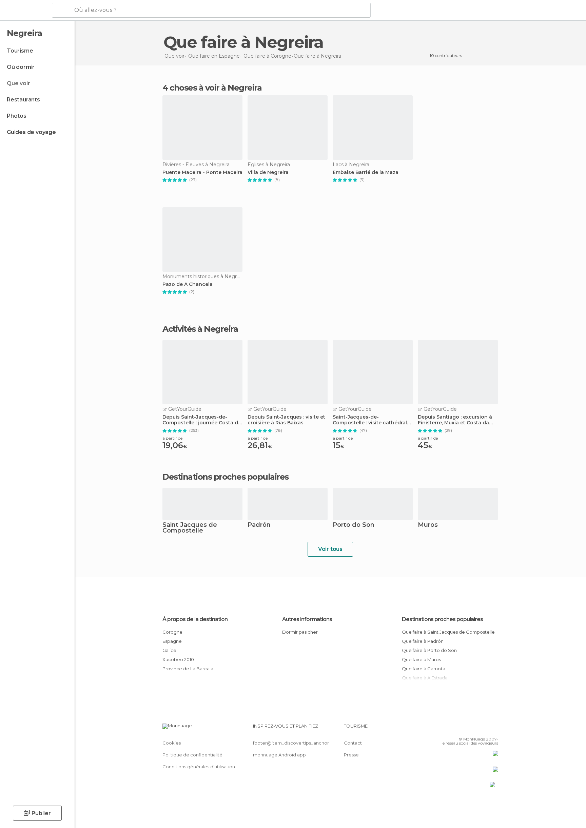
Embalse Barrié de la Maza (365, 172)
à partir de (172, 438)
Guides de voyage (31, 132)
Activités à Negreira (200, 329)
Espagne (172, 641)
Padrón (259, 525)
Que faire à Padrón (423, 641)
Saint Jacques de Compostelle (189, 528)
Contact (353, 743)
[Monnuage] (25, 10)
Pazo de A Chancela (187, 284)
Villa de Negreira (268, 172)
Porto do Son (353, 525)
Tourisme (20, 50)
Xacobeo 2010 (178, 659)
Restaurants (23, 99)
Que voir (18, 83)
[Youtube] (493, 729)
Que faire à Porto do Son (429, 650)
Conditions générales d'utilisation (198, 766)
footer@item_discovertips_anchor (291, 743)
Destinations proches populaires (225, 477)
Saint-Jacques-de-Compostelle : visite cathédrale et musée (371, 420)
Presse (351, 754)
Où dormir (21, 67)
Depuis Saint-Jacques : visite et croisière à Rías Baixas (286, 420)
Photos (16, 116)
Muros (428, 525)
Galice (169, 650)
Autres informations (307, 619)
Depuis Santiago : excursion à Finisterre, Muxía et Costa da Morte (455, 420)
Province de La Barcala (187, 668)
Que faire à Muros (421, 659)
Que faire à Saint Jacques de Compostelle (448, 632)
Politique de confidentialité (192, 754)
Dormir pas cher (300, 632)
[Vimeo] (482, 729)
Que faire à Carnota (423, 668)
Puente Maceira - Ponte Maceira (202, 172)
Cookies (171, 743)
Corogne (172, 632)
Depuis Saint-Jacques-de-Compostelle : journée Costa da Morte (201, 420)
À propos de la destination (195, 619)
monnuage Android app (279, 754)
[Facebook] (459, 729)
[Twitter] (471, 729)
